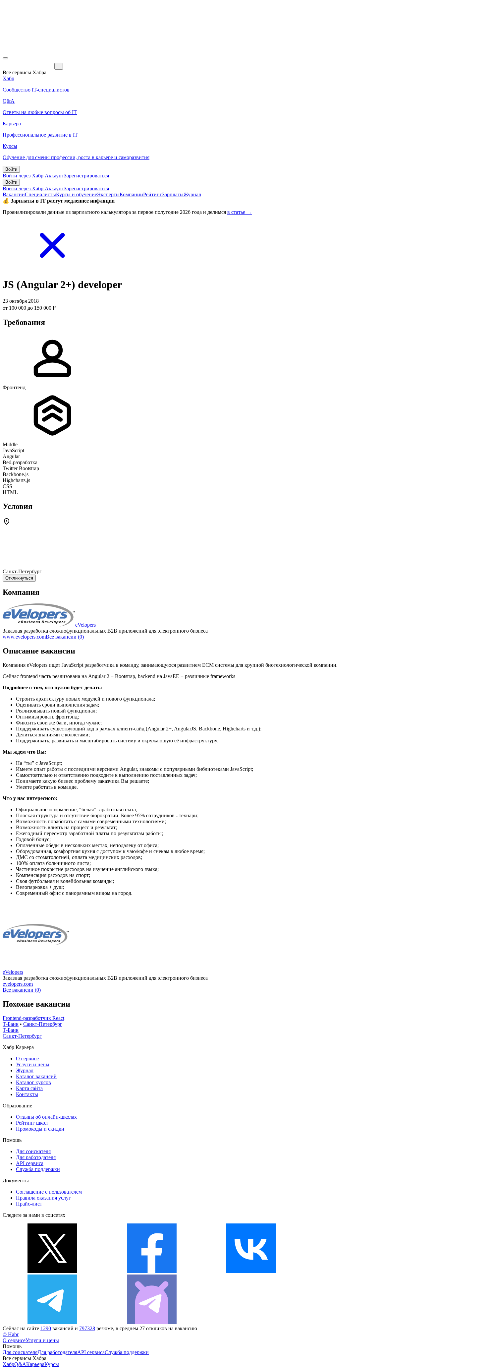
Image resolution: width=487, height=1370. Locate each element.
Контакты (27, 1094)
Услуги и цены (32, 1064)
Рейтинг (152, 194)
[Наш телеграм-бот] (151, 1322)
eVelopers (85, 625)
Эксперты (108, 194)
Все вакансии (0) (65, 637)
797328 (87, 1328)
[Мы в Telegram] (52, 1322)
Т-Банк (11, 1024)
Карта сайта (29, 1088)
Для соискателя (33, 1151)
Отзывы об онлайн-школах (46, 1117)
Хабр (8, 1364)
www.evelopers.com (24, 637)
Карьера (35, 1364)
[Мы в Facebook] (151, 1271)
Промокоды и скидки (40, 1129)
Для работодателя (36, 1157)
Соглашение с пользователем (49, 1192)
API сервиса (29, 1163)
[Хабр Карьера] (28, 66)
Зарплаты (173, 194)
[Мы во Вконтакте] (251, 1271)
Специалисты (40, 194)
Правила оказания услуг (43, 1198)
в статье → (239, 212)
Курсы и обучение (76, 194)
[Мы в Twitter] (52, 1271)
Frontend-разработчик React (33, 1018)
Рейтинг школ (32, 1123)
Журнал (192, 194)
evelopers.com (18, 984)
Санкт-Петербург (42, 1024)
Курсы (51, 1364)
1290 (45, 1328)
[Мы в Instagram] (350, 1271)
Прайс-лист (29, 1204)
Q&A (20, 1364)
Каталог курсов (33, 1082)
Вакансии (14, 194)
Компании (131, 194)
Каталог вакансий (36, 1076)
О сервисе (27, 1058)
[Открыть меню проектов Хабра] (5, 58)
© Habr (11, 1334)
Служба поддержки (38, 1169)
